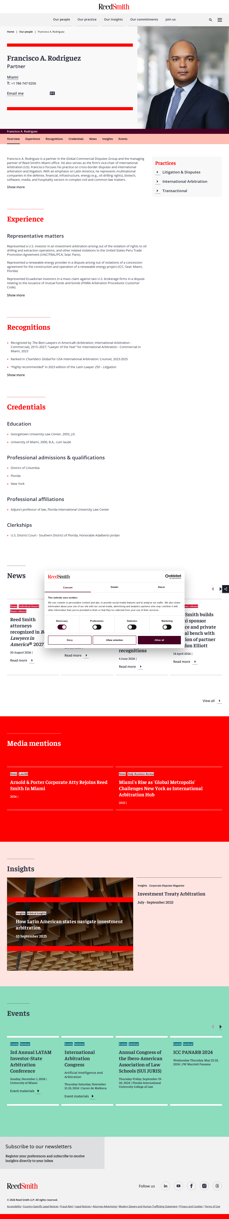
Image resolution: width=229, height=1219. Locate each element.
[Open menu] (220, 20)
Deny (69, 640)
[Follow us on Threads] (217, 1185)
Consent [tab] (67, 587)
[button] (220, 589)
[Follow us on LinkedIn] (165, 1185)
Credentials (76, 139)
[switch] (97, 627)
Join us (171, 19)
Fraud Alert (66, 1206)
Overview (13, 139)
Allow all (159, 640)
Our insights (113, 19)
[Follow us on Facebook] (191, 1185)
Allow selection (114, 640)
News (93, 139)
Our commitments (144, 19)
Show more (16, 295)
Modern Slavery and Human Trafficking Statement (148, 1206)
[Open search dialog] (211, 20)
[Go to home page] (114, 6)
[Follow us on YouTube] (178, 1185)
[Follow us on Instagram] (204, 1185)
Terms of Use (212, 1206)
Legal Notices (83, 1206)
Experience (32, 139)
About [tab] (161, 587)
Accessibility (14, 1206)
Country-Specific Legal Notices (40, 1206)
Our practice (87, 19)
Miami (12, 77)
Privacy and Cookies (191, 1206)
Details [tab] (114, 587)
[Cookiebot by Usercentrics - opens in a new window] (167, 576)
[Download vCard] (52, 93)
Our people (61, 19)
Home (10, 31)
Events (123, 139)
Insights (107, 139)
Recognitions (54, 139)
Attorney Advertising (105, 1206)
